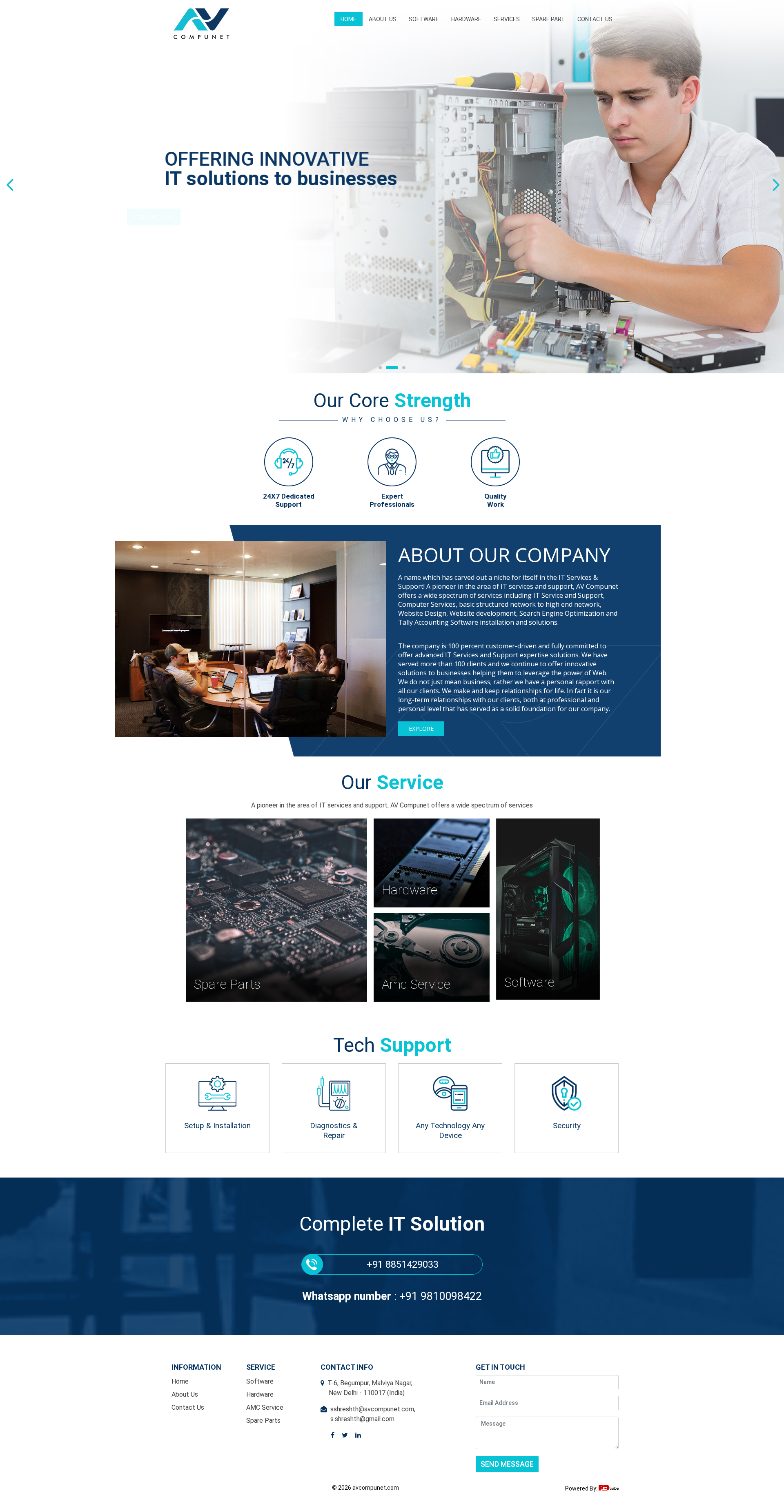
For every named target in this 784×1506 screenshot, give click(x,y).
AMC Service (264, 1407)
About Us (382, 19)
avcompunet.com (375, 1487)
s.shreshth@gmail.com (362, 1419)
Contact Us (594, 19)
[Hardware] (432, 905)
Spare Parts (263, 1420)
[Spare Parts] (277, 999)
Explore (421, 728)
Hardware (466, 19)
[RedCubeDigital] (609, 1488)
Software (424, 19)
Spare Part (548, 19)
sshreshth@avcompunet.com (372, 1409)
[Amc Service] (432, 999)
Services (507, 19)
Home (348, 19)
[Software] (548, 997)
